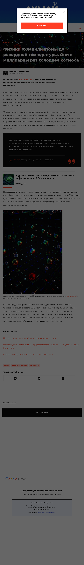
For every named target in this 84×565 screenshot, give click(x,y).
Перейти (42, 26)
